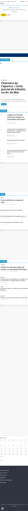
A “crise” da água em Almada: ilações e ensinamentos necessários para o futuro (17, 152)
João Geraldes (10, 157)
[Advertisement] (14, 36)
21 (17, 451)
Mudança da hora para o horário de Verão (11, 210)
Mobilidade (4, 80)
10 (1, 448)
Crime (1, 286)
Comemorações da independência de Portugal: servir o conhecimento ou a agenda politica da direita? (16, 130)
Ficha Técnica (3, 473)
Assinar (4, 15)
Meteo (2, 197)
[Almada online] (1, 55)
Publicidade (3, 482)
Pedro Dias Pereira (12, 143)
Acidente (2, 296)
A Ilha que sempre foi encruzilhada (16, 140)
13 (13, 448)
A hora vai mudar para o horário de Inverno (11, 222)
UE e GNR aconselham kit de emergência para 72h (13, 216)
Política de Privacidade (6, 480)
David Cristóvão (11, 123)
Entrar (8, 15)
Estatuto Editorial (4, 470)
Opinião (3, 111)
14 (17, 448)
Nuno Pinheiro (11, 135)
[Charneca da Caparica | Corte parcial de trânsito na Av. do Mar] (14, 63)
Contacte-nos (3, 475)
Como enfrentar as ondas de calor (12, 201)
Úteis (2, 194)
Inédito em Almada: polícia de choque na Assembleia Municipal (16, 117)
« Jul (1, 460)
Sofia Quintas (15, 95)
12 (9, 448)
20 (13, 451)
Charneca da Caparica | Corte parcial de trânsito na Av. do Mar (13, 87)
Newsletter (3, 477)
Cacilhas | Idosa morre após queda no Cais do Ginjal (13, 297)
